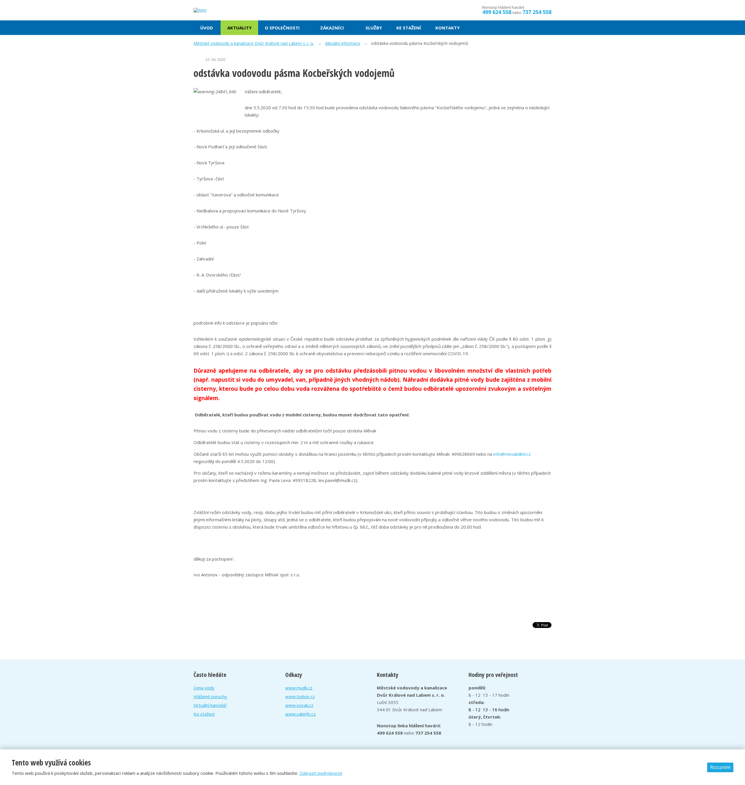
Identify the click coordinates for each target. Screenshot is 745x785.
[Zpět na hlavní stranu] (221, 10)
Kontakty (447, 28)
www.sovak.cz (299, 705)
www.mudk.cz (299, 688)
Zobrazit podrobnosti (320, 773)
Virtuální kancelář (210, 705)
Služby (374, 28)
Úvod (206, 28)
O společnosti (282, 28)
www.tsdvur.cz (300, 696)
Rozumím (720, 767)
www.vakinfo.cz (300, 714)
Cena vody (204, 688)
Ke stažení (408, 28)
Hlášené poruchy (210, 696)
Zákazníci (332, 28)
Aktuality (239, 28)
